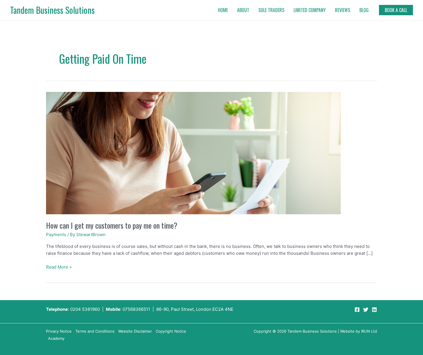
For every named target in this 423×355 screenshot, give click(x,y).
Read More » (59, 267)
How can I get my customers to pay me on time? (111, 225)
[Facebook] (357, 309)
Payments (56, 234)
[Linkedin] (374, 309)
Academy (56, 338)
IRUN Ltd (369, 331)
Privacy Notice (59, 331)
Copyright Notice (171, 331)
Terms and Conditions (95, 331)
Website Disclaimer (135, 331)
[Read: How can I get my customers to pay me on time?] (193, 152)
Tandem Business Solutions (52, 9)
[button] (396, 10)
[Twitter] (365, 309)
